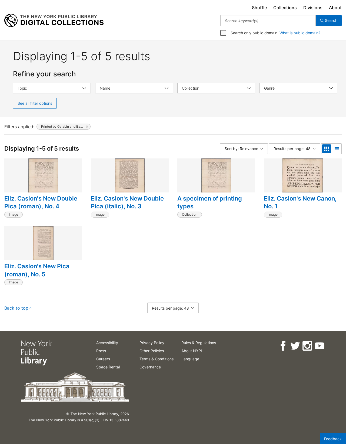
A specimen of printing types (209, 202)
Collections (285, 7)
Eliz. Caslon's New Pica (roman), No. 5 (36, 270)
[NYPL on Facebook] (282, 346)
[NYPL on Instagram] (307, 346)
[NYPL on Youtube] (319, 346)
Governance (150, 367)
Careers (103, 359)
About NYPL (192, 350)
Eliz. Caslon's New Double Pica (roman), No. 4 (40, 202)
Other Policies (151, 350)
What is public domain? (300, 32)
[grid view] (326, 148)
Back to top (16, 308)
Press (101, 350)
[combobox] (268, 20)
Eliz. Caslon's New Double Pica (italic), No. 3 (127, 202)
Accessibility (107, 342)
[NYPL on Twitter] (295, 346)
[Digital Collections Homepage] (54, 20)
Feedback (333, 438)
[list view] (336, 148)
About (335, 7)
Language (190, 359)
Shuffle (259, 7)
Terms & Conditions (156, 359)
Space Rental (108, 367)
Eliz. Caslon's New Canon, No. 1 (300, 202)
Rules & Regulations (198, 342)
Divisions (312, 7)
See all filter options (35, 103)
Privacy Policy (151, 342)
